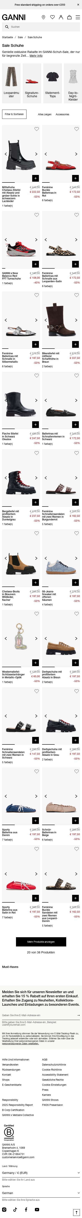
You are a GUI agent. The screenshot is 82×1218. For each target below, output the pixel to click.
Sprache (6, 1186)
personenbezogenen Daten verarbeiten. (20, 1043)
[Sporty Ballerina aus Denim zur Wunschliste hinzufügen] (36, 771)
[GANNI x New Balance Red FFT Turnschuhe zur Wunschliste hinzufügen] (36, 215)
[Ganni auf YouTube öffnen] (37, 1209)
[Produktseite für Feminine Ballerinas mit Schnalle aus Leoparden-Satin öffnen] (61, 240)
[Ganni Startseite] (13, 17)
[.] (41, 4)
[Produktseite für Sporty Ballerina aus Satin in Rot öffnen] (21, 874)
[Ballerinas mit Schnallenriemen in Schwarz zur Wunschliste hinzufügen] (76, 375)
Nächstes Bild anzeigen (36, 154)
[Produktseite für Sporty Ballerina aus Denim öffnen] (21, 796)
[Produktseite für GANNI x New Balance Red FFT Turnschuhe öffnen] (21, 240)
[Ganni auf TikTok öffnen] (15, 1209)
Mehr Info (36, 56)
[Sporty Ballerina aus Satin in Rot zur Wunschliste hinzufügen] (36, 849)
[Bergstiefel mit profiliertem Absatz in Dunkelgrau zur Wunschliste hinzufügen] (36, 453)
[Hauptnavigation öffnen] (78, 17)
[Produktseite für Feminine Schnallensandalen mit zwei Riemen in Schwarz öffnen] (21, 716)
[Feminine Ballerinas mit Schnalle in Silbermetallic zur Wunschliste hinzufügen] (36, 295)
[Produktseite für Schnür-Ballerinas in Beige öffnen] (61, 796)
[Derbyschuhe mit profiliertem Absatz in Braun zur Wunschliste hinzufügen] (76, 613)
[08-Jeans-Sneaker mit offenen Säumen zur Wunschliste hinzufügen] (76, 533)
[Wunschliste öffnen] (52, 17)
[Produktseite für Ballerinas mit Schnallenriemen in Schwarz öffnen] (61, 400)
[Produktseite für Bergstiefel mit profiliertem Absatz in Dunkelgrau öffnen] (21, 478)
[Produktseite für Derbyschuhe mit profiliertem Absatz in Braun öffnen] (61, 638)
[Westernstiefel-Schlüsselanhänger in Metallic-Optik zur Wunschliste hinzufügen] (36, 613)
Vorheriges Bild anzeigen (5, 154)
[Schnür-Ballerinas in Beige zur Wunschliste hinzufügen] (76, 771)
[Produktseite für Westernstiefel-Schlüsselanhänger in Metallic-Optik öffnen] (21, 638)
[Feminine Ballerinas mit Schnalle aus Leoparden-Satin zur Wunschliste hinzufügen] (76, 215)
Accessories (62, 114)
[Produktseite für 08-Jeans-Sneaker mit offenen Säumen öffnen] (61, 558)
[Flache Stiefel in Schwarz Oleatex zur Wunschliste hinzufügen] (36, 375)
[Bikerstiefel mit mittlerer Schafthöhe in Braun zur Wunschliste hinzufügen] (76, 295)
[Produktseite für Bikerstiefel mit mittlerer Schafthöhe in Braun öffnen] (61, 320)
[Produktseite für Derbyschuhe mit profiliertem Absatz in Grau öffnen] (61, 716)
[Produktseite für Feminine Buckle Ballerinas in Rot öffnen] (61, 154)
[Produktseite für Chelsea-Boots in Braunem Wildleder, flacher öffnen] (21, 558)
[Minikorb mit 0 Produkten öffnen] (69, 17)
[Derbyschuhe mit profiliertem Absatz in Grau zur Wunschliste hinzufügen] (76, 691)
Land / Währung (9, 1166)
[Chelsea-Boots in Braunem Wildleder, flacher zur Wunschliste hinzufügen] (36, 533)
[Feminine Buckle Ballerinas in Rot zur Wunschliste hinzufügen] (76, 129)
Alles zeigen (45, 114)
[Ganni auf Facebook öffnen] (26, 1209)
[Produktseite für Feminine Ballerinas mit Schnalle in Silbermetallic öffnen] (21, 320)
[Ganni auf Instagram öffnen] (4, 1209)
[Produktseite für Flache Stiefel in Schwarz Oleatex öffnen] (21, 400)
